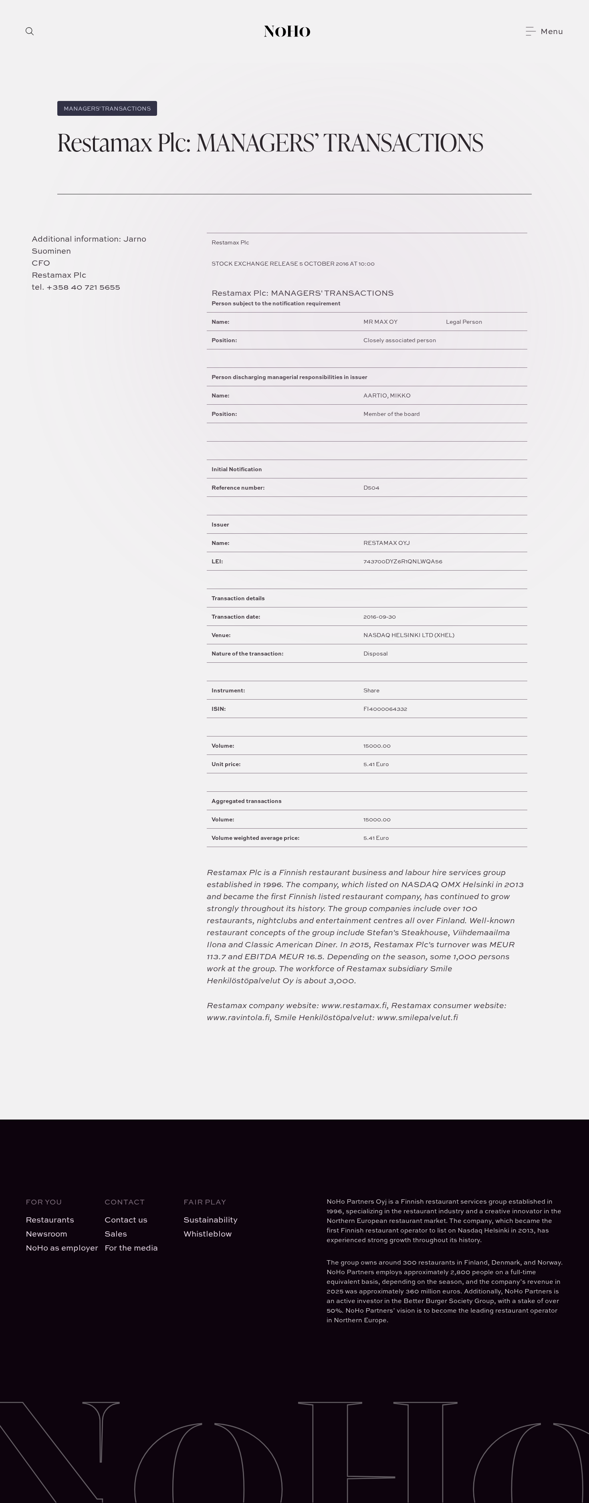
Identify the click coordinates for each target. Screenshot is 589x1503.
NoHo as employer (59, 1247)
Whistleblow (208, 1233)
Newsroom (46, 1233)
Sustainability (211, 1219)
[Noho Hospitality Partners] (287, 31)
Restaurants (50, 1219)
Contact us (126, 1219)
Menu (552, 31)
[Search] (30, 31)
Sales (116, 1233)
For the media (131, 1247)
